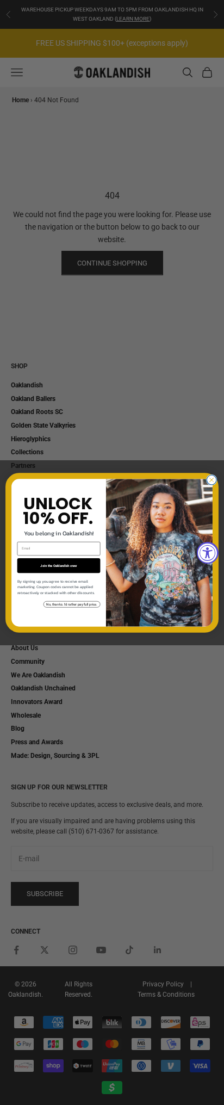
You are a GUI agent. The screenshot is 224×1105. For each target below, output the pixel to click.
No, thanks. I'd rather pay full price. (71, 604)
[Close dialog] (211, 480)
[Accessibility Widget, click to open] (208, 553)
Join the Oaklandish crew (58, 565)
